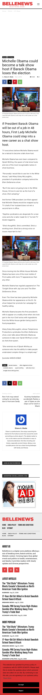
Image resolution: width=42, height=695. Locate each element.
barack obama (13, 365)
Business (5, 592)
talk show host (30, 368)
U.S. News (17, 11)
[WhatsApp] (20, 82)
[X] (9, 82)
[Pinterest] (15, 82)
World (10, 11)
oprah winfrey (19, 368)
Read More (7, 678)
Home (4, 11)
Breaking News (8, 602)
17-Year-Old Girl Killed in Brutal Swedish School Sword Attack (20, 598)
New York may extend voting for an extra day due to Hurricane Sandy (11, 399)
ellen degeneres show (26, 365)
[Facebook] (4, 82)
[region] (21, 677)
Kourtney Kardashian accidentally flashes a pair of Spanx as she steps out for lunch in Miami (32, 401)
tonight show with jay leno (11, 370)
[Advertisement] (21, 34)
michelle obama (8, 368)
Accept (21, 685)
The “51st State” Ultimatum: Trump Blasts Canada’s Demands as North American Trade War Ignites (18, 586)
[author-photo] (21, 425)
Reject (21, 691)
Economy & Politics (9, 615)
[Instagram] (10, 569)
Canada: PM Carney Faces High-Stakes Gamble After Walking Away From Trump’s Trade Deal (19, 609)
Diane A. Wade (8, 77)
